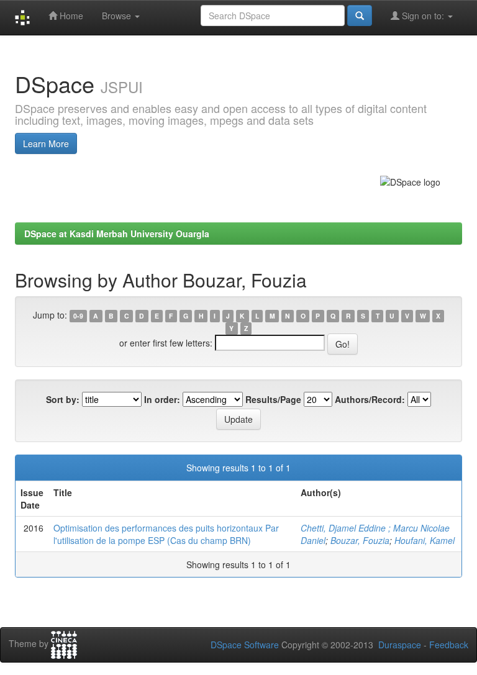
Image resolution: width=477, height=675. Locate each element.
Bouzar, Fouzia (359, 540)
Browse (118, 15)
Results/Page (273, 399)
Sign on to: (423, 15)
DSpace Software (245, 644)
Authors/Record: (370, 399)
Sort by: (63, 399)
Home (70, 15)
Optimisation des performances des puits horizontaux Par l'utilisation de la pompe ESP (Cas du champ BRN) (166, 534)
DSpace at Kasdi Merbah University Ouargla (116, 233)
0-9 (78, 315)
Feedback (448, 644)
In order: (162, 399)
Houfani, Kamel (424, 540)
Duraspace (399, 644)
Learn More (46, 143)
